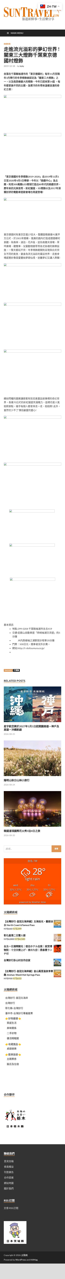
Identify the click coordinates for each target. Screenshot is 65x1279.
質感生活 (11, 1022)
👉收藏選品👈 (13, 1044)
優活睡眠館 (13, 1038)
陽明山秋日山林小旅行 (16, 780)
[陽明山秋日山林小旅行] (32, 776)
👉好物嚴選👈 (13, 1018)
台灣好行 (10, 1002)
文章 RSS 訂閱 (11, 1208)
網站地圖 (9, 1183)
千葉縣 (16, 670)
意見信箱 (9, 1161)
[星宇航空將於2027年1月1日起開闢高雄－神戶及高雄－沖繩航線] (32, 722)
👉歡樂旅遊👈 (13, 1054)
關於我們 (9, 1188)
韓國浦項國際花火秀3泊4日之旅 (22, 830)
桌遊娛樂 (11, 1048)
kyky (22, 66)
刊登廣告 (9, 1172)
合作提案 (9, 1177)
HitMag (33, 1259)
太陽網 (24, 1255)
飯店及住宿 (13, 1064)
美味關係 (11, 1027)
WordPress (20, 1259)
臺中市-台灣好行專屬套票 (19, 1013)
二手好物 (11, 1033)
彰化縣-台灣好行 (14, 1008)
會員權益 (9, 1166)
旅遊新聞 (7, 44)
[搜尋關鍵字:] (32, 848)
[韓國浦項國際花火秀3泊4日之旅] (32, 827)
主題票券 (11, 1058)
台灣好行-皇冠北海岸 (16, 997)
